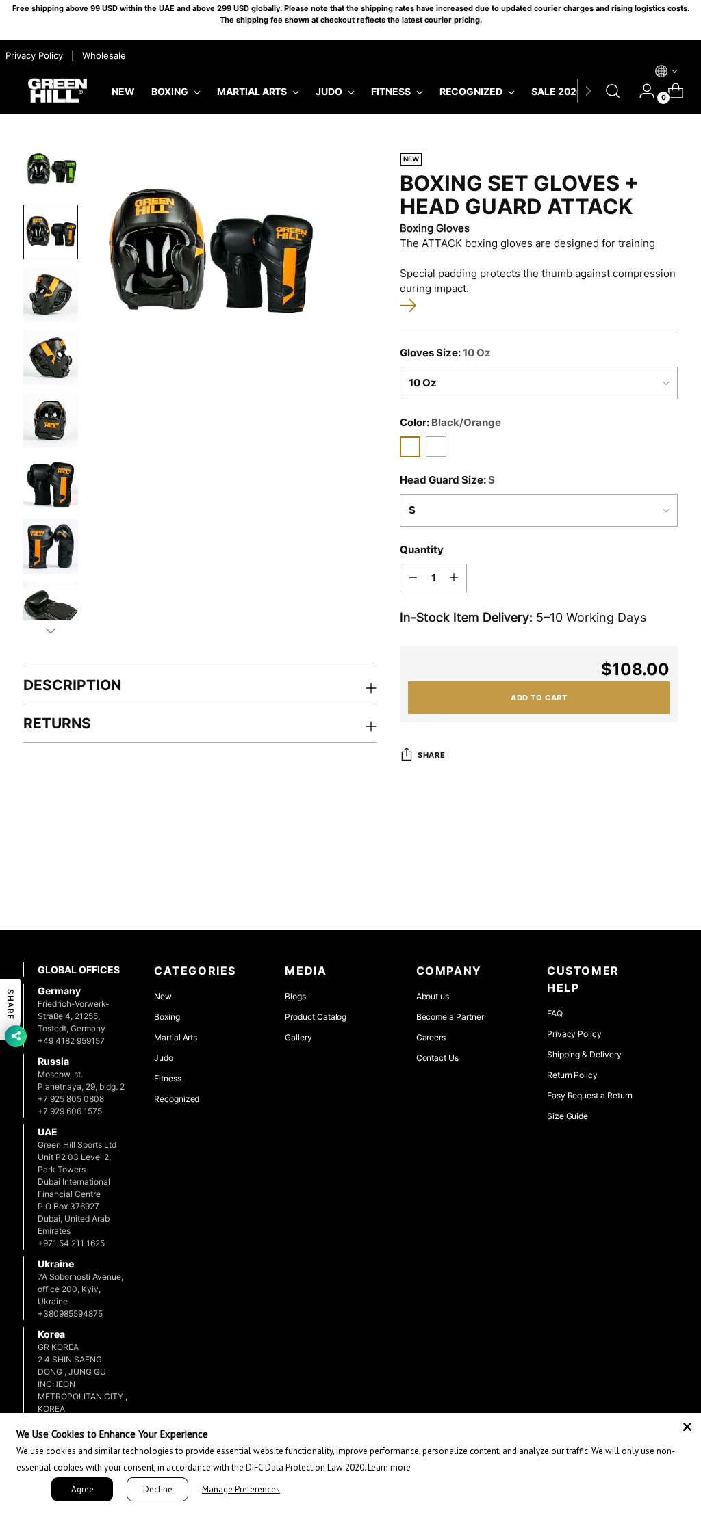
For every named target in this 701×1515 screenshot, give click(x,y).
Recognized (176, 1099)
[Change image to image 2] (50, 232)
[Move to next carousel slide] (666, 882)
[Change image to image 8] (50, 609)
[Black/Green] (436, 446)
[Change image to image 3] (50, 294)
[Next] (588, 91)
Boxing (167, 1017)
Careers (431, 1037)
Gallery (298, 1037)
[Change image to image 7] (50, 546)
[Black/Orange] (410, 446)
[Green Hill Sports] (57, 91)
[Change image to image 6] (50, 483)
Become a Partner (450, 1017)
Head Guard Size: (447, 480)
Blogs (295, 996)
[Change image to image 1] (50, 169)
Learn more (389, 1467)
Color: (450, 423)
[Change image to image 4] (50, 357)
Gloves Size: (445, 353)
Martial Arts (175, 1037)
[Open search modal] (612, 91)
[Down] (50, 630)
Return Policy (572, 1075)
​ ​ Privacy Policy (33, 55)
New (163, 996)
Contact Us (437, 1058)
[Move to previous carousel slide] (634, 883)
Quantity (422, 550)
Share (431, 755)
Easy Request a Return (590, 1095)
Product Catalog (315, 1017)
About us (432, 996)
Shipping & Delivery (584, 1054)
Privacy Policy (574, 1034)
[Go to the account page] (641, 91)
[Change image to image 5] (50, 420)
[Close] (687, 1427)
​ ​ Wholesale (101, 55)
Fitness (167, 1078)
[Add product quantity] (454, 578)
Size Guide (567, 1116)
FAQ (555, 1013)
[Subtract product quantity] (412, 578)
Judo (163, 1058)
